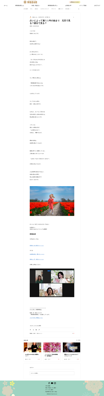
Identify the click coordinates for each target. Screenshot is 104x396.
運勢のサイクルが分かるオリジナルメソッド (71, 355)
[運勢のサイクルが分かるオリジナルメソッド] (71, 347)
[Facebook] (49, 383)
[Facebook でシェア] (30, 329)
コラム (31, 8)
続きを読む (67, 8)
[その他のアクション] (73, 17)
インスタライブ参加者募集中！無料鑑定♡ (51, 355)
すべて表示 (78, 340)
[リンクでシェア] (39, 329)
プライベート (53, 8)
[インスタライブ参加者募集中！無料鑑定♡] (52, 347)
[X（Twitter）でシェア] (33, 329)
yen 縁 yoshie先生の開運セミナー (32, 355)
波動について (60, 8)
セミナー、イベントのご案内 (35, 325)
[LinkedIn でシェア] (36, 329)
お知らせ (36, 8)
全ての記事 (26, 8)
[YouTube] (52, 383)
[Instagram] (55, 383)
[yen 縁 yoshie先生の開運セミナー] (32, 347)
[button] (78, 8)
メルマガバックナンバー (44, 8)
